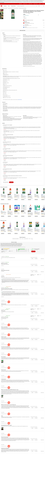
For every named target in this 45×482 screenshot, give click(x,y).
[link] (25, 13)
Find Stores (2, 2)
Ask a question (11, 182)
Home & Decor (21, 0)
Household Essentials (36, 0)
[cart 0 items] (43, 6)
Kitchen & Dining (25, 0)
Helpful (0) (11, 138)
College (9, 0)
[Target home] (1, 6)
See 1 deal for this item (26, 15)
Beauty (41, 0)
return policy (26, 118)
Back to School (6, 0)
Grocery (33, 0)
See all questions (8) (5, 182)
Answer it (5, 140)
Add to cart (2, 199)
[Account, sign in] (40, 6)
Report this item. (20, 99)
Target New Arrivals (2, 0)
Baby (39, 0)
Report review (42, 258)
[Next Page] (44, 194)
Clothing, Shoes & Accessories (16, 0)
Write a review (33, 251)
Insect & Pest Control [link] (26, 238)
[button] (25, 13)
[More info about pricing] (38, 14)
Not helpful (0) (13, 138)
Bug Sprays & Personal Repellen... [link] (16, 238)
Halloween (11, 0)
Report (15, 138)
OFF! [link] (20, 238)
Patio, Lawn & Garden (29, 0)
